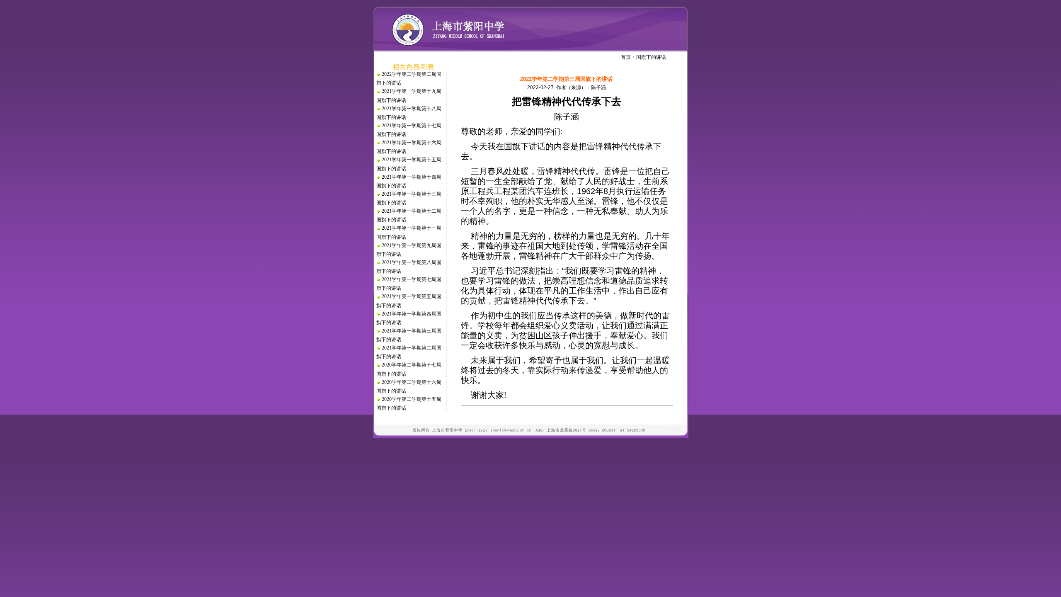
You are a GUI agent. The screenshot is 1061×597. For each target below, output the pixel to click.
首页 (626, 57)
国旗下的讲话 (651, 57)
